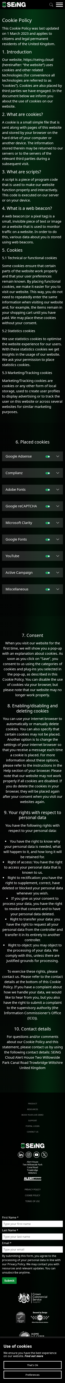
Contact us (32, 1131)
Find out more (34, 1356)
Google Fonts (16, 539)
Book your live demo (32, 1114)
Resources (32, 1109)
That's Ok (32, 1365)
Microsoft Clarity (19, 522)
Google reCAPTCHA (21, 506)
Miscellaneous (17, 589)
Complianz (14, 473)
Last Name (10, 1230)
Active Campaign (19, 572)
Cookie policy (32, 1195)
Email (6, 1243)
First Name (10, 1217)
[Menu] (59, 5)
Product (32, 1103)
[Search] (51, 5)
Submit (9, 1280)
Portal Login (32, 1126)
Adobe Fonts (16, 489)
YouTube (12, 556)
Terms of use (32, 1201)
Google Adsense (19, 456)
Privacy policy (33, 1189)
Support (32, 1120)
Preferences (32, 1374)
